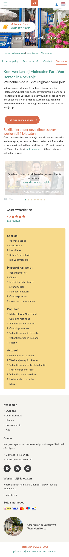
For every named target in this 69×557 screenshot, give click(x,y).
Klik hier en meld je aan (20, 119)
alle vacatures (34, 148)
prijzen (26, 551)
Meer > (13, 342)
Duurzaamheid (14, 415)
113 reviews (13, 220)
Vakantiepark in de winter (23, 374)
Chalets (13, 277)
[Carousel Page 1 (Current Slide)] (25, 199)
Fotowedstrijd (13, 424)
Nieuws (10, 420)
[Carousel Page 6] (41, 199)
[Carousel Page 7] (44, 199)
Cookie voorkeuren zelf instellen (34, 181)
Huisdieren (15, 250)
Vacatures (61, 61)
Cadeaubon (15, 245)
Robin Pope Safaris (19, 254)
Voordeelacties (17, 240)
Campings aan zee (19, 328)
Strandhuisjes (16, 286)
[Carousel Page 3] (31, 199)
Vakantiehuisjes (18, 272)
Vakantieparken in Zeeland (24, 337)
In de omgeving (10, 61)
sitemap (52, 551)
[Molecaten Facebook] (7, 468)
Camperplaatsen (18, 296)
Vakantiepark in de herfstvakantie (27, 364)
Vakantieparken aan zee (22, 323)
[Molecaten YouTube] (27, 468)
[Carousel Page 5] (38, 199)
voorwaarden (38, 551)
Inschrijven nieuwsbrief (19, 459)
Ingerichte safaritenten (21, 281)
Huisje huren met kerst (21, 369)
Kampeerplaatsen (19, 291)
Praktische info (31, 61)
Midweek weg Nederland (23, 313)
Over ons (11, 410)
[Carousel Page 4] (35, 199)
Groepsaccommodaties (22, 301)
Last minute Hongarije (21, 379)
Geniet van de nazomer (21, 355)
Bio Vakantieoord (18, 259)
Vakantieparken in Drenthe (24, 332)
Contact (47, 61)
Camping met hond (19, 318)
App (8, 429)
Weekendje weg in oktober (23, 360)
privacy (17, 551)
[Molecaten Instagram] (17, 468)
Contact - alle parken (17, 454)
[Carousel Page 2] (28, 199)
